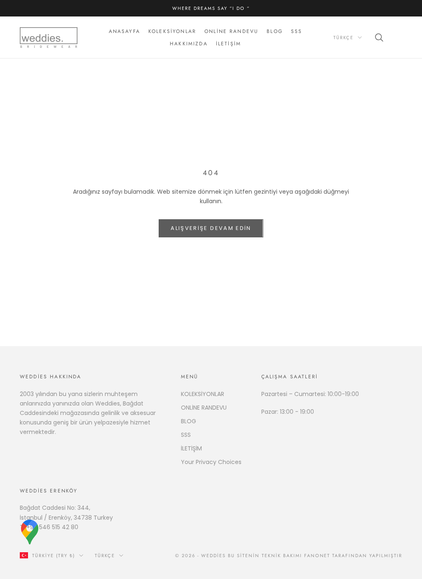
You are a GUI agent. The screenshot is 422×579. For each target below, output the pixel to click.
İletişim (228, 43)
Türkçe (343, 37)
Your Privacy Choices (211, 462)
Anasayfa (124, 31)
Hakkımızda (189, 43)
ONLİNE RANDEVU (204, 407)
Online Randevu (231, 31)
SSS (296, 31)
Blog (275, 31)
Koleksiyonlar (172, 31)
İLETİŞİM (191, 448)
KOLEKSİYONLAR (202, 394)
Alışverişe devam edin (211, 228)
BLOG (188, 421)
